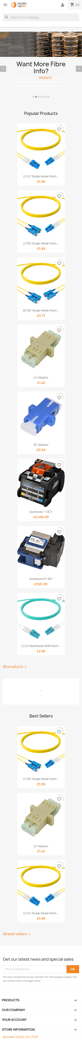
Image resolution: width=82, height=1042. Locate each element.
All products (15, 667)
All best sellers (17, 934)
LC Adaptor (41, 377)
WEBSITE (45, 78)
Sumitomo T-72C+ (41, 512)
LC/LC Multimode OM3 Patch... (41, 646)
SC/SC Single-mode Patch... (41, 310)
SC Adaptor (41, 445)
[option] (41, 65)
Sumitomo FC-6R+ (41, 579)
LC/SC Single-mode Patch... (41, 243)
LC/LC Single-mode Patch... (41, 176)
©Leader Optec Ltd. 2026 (20, 1037)
